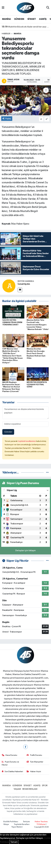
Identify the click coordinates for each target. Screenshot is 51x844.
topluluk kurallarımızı (27, 441)
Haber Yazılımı (41, 822)
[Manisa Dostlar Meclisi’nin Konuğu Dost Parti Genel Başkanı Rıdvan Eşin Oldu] (38, 340)
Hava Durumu (11, 755)
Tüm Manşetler (36, 762)
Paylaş (8, 119)
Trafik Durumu (36, 755)
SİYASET (31, 19)
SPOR (44, 785)
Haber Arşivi (35, 771)
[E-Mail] (20, 290)
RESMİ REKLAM (29, 789)
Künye (6, 824)
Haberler (6, 34)
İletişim (26, 822)
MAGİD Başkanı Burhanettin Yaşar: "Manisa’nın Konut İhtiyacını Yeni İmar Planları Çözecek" (11, 386)
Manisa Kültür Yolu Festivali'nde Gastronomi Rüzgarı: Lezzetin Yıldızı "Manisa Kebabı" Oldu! (37, 324)
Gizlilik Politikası (10, 822)
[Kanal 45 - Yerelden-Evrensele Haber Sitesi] (25, 7)
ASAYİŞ (42, 19)
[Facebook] (25, 747)
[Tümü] (47, 472)
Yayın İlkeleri (17, 827)
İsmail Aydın (24, 284)
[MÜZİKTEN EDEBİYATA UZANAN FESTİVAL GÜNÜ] (38, 374)
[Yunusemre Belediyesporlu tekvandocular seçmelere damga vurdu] (25, 100)
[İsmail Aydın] (8, 286)
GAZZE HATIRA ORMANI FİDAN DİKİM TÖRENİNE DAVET (12, 322)
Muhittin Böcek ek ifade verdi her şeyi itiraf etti (25, 27)
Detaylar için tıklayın (25, 550)
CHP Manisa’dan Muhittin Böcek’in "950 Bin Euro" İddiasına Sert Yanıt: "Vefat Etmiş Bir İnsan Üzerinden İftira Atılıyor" (12, 356)
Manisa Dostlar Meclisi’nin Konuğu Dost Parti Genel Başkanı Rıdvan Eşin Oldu (36, 353)
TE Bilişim (41, 824)
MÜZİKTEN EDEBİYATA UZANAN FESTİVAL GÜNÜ (37, 384)
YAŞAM (17, 789)
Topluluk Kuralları (22, 824)
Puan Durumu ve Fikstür (10, 763)
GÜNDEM (19, 19)
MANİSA (6, 19)
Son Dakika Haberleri (14, 771)
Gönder (8, 432)
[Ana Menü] (3, 8)
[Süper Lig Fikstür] (47, 561)
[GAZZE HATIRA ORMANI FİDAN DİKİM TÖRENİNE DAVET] (13, 312)
